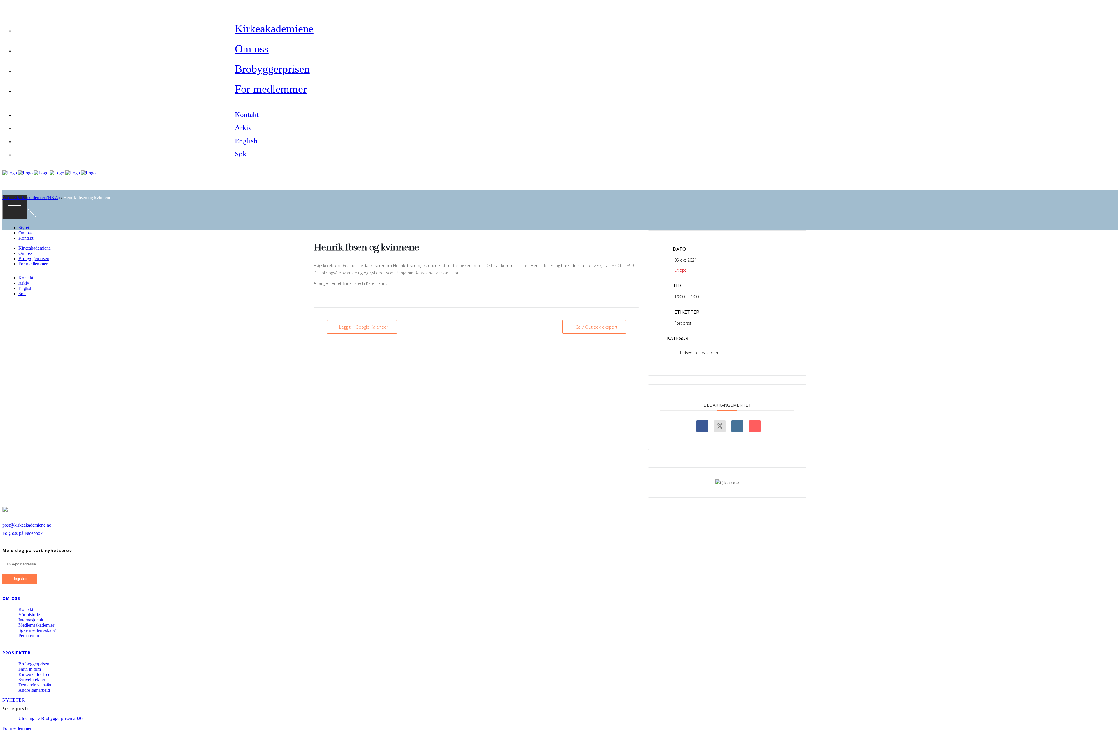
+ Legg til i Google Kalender (361, 327)
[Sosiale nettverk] (720, 426)
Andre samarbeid (34, 690)
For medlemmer (17, 728)
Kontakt (25, 609)
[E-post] (755, 426)
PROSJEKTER (16, 653)
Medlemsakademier (36, 625)
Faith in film (29, 669)
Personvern (28, 635)
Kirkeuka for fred (34, 674)
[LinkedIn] (737, 426)
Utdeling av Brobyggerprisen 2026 (50, 718)
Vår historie (29, 614)
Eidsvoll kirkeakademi (700, 352)
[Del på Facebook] (702, 426)
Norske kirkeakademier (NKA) (31, 197)
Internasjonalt (30, 619)
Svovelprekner (31, 679)
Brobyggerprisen (33, 663)
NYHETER (13, 700)
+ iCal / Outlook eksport (594, 327)
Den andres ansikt (34, 684)
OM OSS (11, 598)
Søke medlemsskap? (37, 630)
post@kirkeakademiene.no (26, 525)
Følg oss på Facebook (22, 533)
